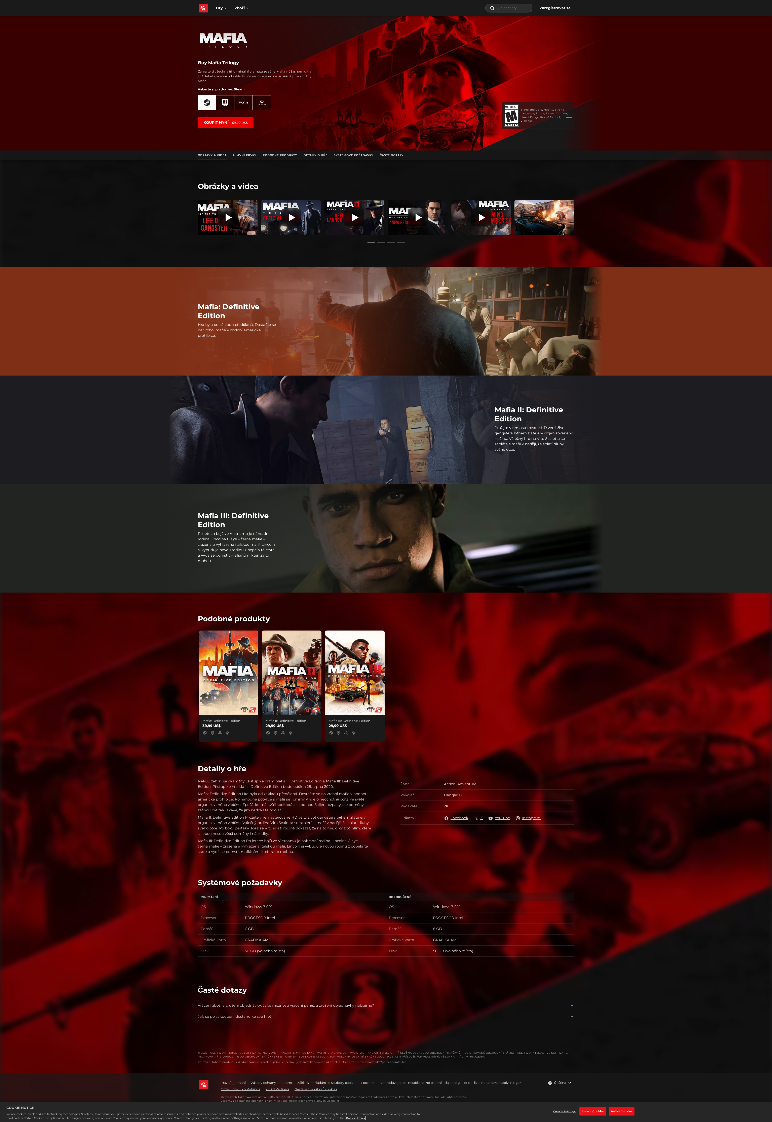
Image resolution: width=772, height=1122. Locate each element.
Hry (219, 8)
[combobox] (508, 8)
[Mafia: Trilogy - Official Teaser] (291, 217)
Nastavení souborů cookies (316, 1089)
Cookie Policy (355, 1117)
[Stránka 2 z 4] (381, 243)
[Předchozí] (192, 216)
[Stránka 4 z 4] (401, 243)
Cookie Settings (564, 1111)
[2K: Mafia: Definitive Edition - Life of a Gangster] (228, 217)
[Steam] (207, 102)
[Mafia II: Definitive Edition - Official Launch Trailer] (354, 217)
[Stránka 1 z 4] (371, 243)
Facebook (459, 818)
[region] (386, 1112)
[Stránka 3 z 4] (391, 243)
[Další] (580, 216)
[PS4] (243, 102)
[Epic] (225, 102)
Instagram (531, 818)
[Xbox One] (262, 102)
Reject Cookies (621, 1111)
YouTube (502, 818)
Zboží (240, 8)
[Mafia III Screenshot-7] (544, 217)
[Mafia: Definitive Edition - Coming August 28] (481, 217)
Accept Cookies (593, 1111)
